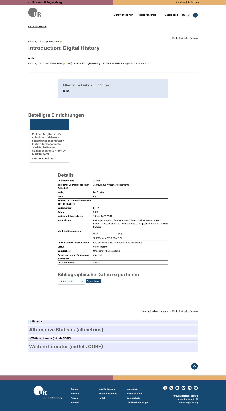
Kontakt (75, 389)
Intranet (75, 402)
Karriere (75, 393)
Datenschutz (133, 398)
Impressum (132, 389)
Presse (74, 398)
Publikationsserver (37, 26)
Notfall (102, 398)
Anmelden (181, 2)
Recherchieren (147, 14)
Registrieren (194, 2)
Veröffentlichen (123, 14)
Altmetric (37, 321)
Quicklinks (171, 14)
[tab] (113, 329)
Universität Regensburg (47, 2)
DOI (68, 91)
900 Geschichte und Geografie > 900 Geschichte (117, 242)
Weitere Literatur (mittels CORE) (51, 338)
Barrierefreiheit (135, 393)
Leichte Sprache (107, 389)
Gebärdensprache (108, 393)
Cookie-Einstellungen (138, 402)
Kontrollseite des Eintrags (185, 38)
